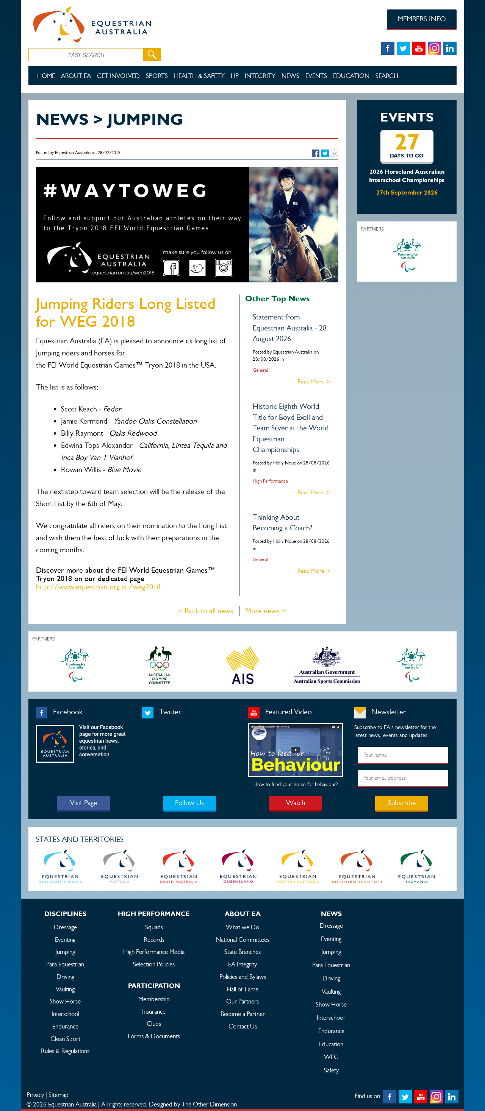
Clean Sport (65, 1038)
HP (235, 75)
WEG (331, 1057)
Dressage (65, 927)
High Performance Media (154, 951)
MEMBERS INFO (421, 19)
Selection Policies (154, 964)
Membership (154, 999)
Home (46, 75)
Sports (157, 75)
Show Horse (65, 1001)
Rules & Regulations (65, 1051)
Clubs (154, 1023)
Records (154, 939)
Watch (295, 803)
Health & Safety (199, 75)
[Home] (114, 23)
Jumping (65, 951)
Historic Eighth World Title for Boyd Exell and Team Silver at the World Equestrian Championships (291, 428)
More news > (265, 610)
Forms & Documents (154, 1036)
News (290, 75)
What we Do (242, 927)
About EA (76, 75)
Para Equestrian (65, 964)
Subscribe (402, 803)
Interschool (65, 1014)
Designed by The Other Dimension (193, 1104)
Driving (65, 976)
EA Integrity (242, 964)
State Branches (242, 951)
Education (351, 75)
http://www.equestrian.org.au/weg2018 (98, 587)
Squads (154, 927)
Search (386, 75)
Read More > (313, 381)
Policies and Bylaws (242, 976)
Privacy (35, 1095)
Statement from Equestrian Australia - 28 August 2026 (290, 328)
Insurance (154, 1011)
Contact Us (242, 1026)
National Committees (242, 939)
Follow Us (189, 803)
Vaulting (65, 989)
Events (316, 75)
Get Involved (118, 75)
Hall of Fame (242, 989)
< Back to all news (205, 610)
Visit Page (83, 803)
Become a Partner (243, 1014)
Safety (331, 1070)
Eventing (65, 939)
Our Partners (242, 1001)
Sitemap (58, 1095)
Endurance (65, 1026)
